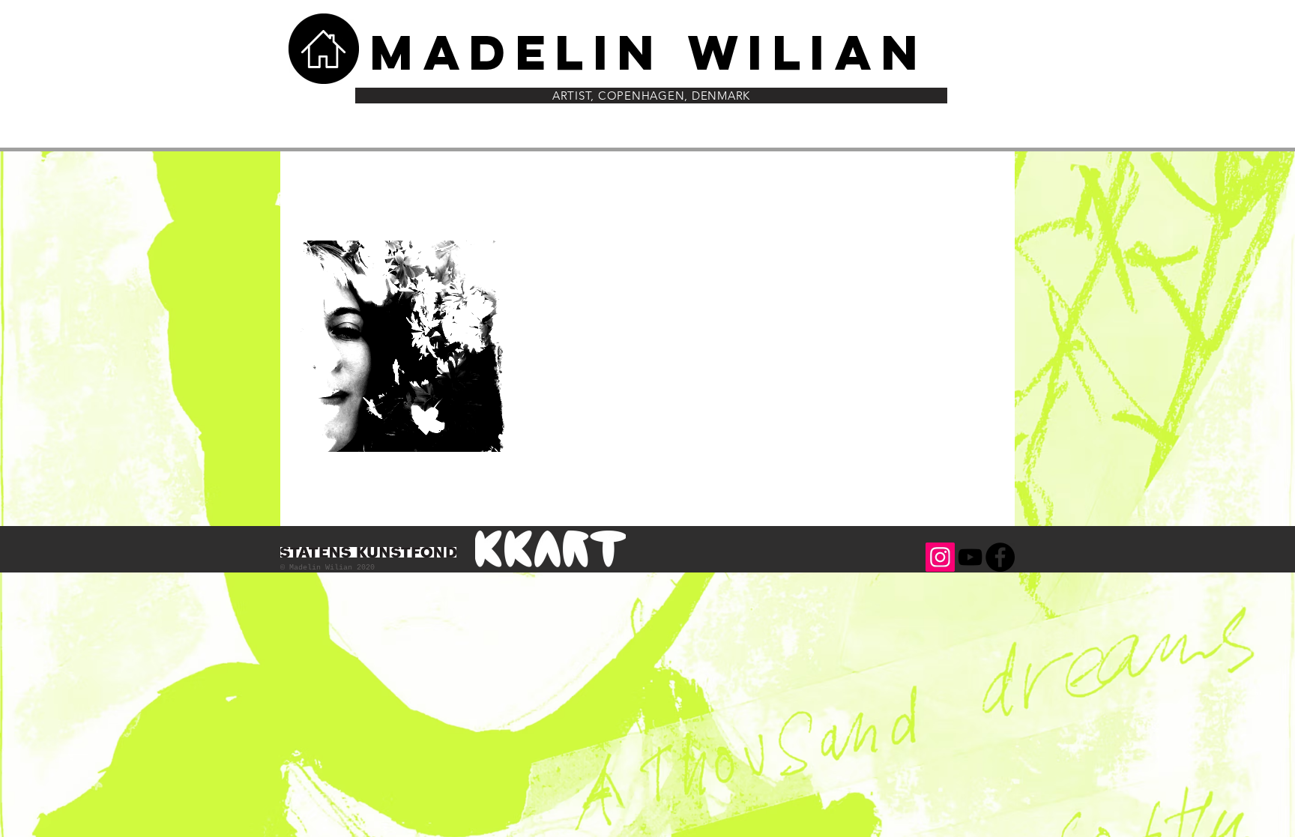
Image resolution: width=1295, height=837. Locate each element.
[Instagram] (940, 557)
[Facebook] (1000, 557)
